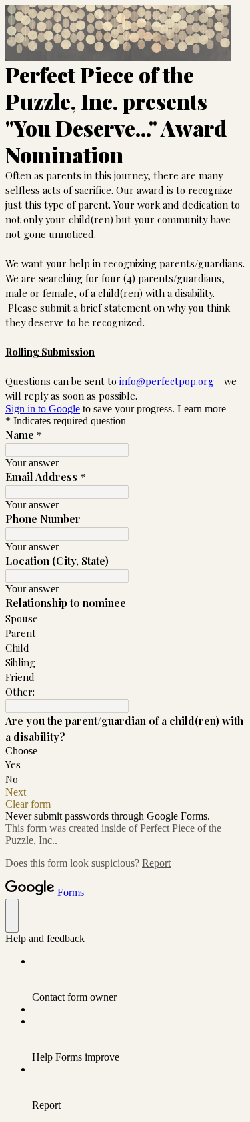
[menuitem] (138, 979)
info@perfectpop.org (166, 381)
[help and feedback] (12, 916)
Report (156, 863)
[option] (125, 751)
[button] (125, 792)
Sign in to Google (42, 408)
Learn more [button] (201, 408)
